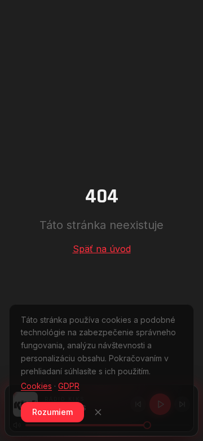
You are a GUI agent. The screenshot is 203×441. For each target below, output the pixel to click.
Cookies (36, 386)
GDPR (69, 386)
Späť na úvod (102, 248)
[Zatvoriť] (98, 412)
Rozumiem (52, 412)
